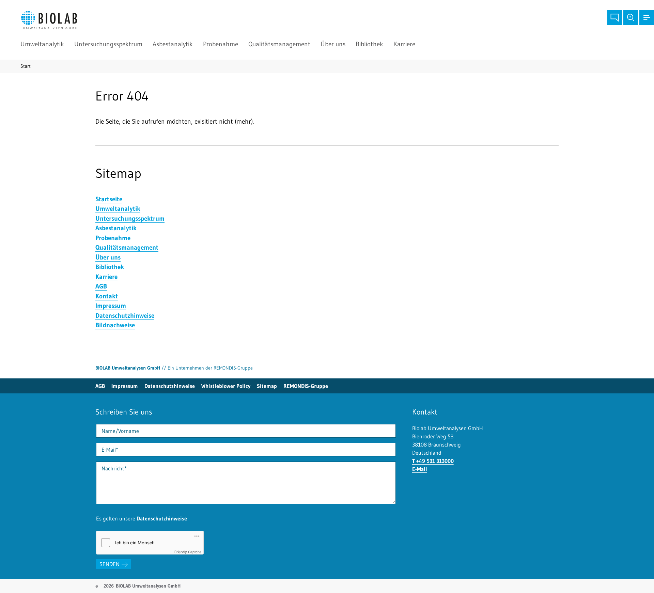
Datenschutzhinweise (169, 386)
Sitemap (267, 386)
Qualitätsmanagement (279, 44)
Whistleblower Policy (225, 386)
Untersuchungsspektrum (108, 44)
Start (25, 66)
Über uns (333, 44)
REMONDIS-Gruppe (305, 386)
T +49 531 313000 (433, 460)
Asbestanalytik (173, 44)
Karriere (404, 44)
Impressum (124, 386)
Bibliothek (369, 44)
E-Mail (419, 469)
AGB (100, 386)
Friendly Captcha (188, 552)
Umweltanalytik (42, 44)
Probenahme (220, 44)
